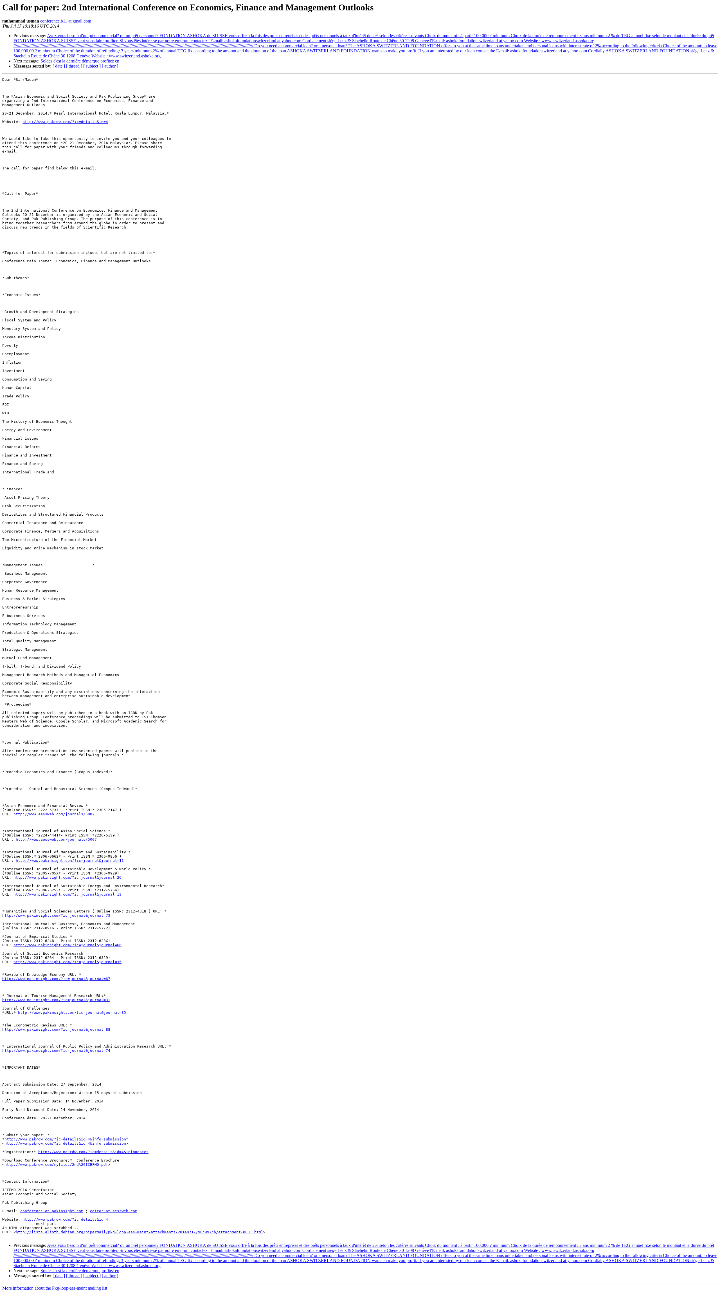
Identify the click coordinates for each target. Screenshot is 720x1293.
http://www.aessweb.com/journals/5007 (56, 839)
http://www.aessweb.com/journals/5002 (54, 814)
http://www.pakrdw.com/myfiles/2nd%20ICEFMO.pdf (56, 1164)
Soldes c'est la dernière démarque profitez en (79, 61)
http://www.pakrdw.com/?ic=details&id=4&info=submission (65, 1143)
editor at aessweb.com (113, 1211)
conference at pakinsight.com (51, 1211)
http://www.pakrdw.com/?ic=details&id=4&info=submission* (66, 1139)
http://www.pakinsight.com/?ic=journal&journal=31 (56, 1000)
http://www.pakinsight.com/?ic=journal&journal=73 (56, 915)
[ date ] (59, 66)
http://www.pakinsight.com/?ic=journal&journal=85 (72, 1012)
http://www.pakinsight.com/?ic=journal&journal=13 (68, 894)
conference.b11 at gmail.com (65, 21)
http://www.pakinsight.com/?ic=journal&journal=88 (56, 1029)
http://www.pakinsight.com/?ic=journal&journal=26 (68, 877)
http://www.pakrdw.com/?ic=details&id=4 (65, 122)
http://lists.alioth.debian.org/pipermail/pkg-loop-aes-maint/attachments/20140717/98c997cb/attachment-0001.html (139, 1232)
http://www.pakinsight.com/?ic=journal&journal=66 (68, 945)
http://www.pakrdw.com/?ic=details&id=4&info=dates (93, 1152)
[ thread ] (74, 66)
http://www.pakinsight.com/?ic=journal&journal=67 (56, 979)
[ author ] (110, 66)
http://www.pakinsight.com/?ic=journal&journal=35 (68, 962)
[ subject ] (92, 66)
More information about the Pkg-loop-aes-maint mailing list (54, 1288)
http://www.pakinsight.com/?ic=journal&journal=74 (56, 1050)
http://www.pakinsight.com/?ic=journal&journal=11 (70, 860)
